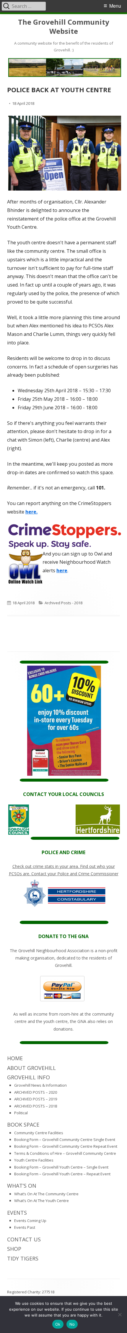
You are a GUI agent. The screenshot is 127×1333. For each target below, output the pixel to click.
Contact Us (24, 1239)
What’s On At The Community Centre (46, 1193)
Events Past (24, 1227)
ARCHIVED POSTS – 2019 (35, 1099)
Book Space (23, 1124)
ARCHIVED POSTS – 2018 (35, 1106)
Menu (115, 5)
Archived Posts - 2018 (63, 602)
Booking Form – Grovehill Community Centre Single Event (64, 1139)
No (72, 1324)
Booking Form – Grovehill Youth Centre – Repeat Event (62, 1174)
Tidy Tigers (22, 1258)
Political (21, 1112)
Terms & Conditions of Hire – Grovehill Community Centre (65, 1153)
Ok (58, 1324)
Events (17, 1212)
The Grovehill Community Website (63, 27)
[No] (120, 1314)
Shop (14, 1248)
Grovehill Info (28, 1077)
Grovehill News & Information (40, 1085)
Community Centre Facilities (38, 1132)
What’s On (21, 1185)
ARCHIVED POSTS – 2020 (35, 1092)
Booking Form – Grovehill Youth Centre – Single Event (61, 1167)
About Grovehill (31, 1067)
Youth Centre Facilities (33, 1160)
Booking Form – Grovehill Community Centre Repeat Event (65, 1146)
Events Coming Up (30, 1220)
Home (15, 1058)
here (61, 570)
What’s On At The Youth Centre (41, 1200)
